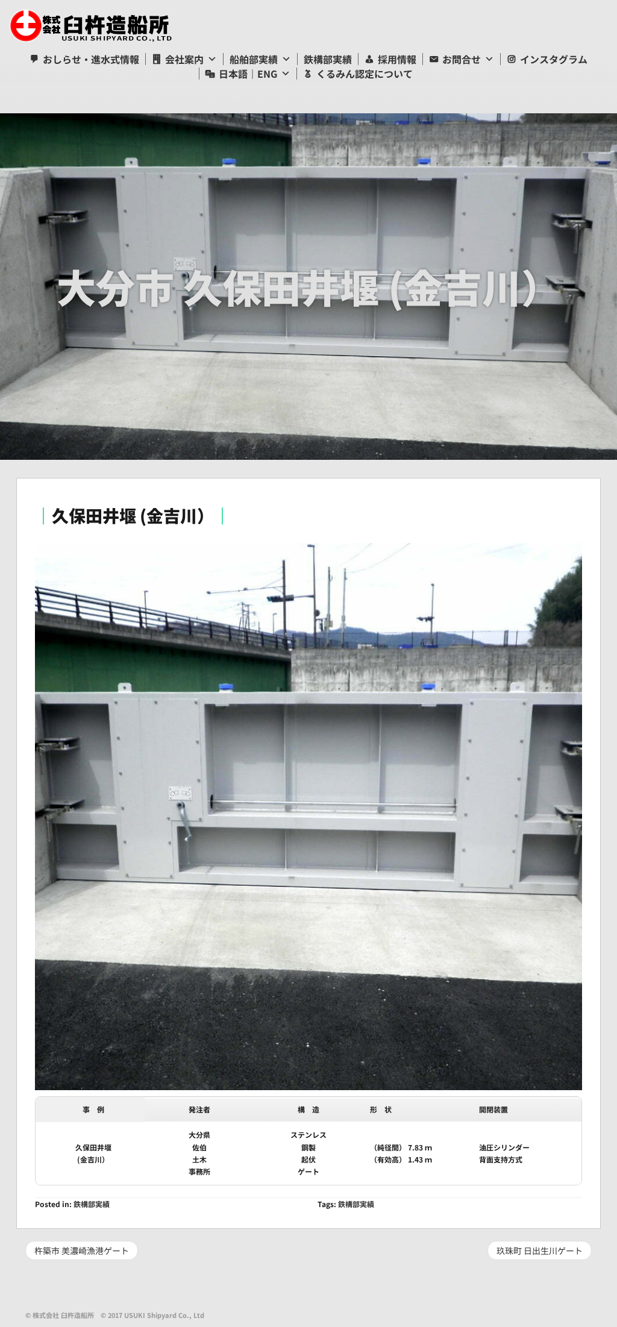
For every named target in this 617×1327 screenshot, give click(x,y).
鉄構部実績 (328, 59)
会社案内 (184, 59)
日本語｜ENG (248, 73)
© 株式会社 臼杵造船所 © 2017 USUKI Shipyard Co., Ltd (114, 1315)
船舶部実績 (254, 59)
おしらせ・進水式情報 (91, 59)
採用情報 (397, 59)
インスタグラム (553, 59)
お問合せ (461, 59)
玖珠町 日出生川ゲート (539, 1250)
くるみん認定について (364, 73)
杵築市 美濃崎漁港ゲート (81, 1250)
